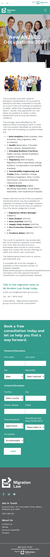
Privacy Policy (34, 549)
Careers (5, 533)
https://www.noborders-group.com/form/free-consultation (21, 302)
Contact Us (7, 524)
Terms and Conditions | (20, 549)
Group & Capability (10, 530)
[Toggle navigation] (45, 10)
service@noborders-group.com (23, 292)
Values (5, 527)
